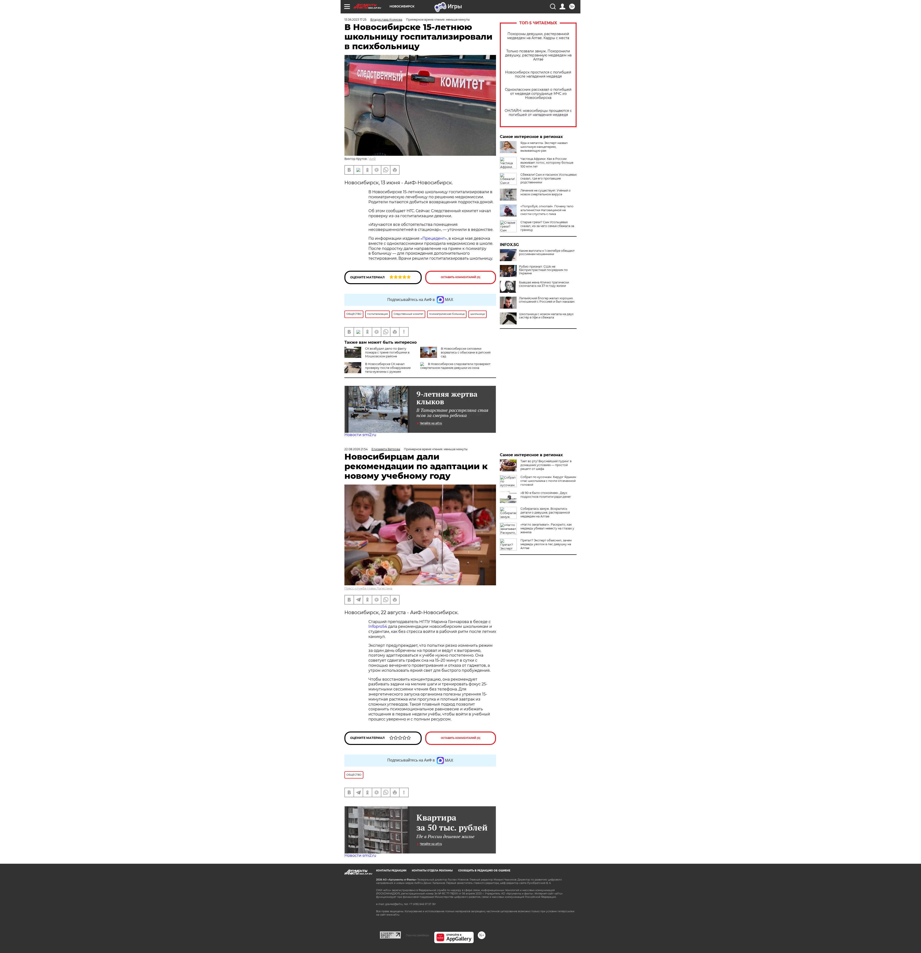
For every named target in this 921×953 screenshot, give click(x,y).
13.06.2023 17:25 (355, 19)
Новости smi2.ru (360, 434)
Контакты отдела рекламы (432, 870)
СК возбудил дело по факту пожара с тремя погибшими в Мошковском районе (387, 352)
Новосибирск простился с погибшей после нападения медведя (538, 74)
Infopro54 (377, 626)
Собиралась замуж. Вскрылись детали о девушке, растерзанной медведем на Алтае (545, 512)
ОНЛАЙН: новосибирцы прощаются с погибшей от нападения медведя (538, 113)
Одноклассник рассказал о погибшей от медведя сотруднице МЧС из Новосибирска (538, 94)
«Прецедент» (433, 238)
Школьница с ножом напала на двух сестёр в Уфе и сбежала (546, 315)
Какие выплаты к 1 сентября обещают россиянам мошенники (547, 252)
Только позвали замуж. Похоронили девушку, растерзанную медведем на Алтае (538, 55)
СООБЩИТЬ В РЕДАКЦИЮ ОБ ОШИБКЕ (484, 870)
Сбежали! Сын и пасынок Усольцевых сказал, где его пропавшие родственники (548, 178)
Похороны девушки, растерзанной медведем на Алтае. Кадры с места (538, 36)
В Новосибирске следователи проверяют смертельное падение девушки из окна (455, 366)
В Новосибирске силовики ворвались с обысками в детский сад (465, 352)
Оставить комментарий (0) (460, 277)
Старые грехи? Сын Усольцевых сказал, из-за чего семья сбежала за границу (547, 226)
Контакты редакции (391, 870)
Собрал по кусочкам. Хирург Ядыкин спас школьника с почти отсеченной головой (548, 480)
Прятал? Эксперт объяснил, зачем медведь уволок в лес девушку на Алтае (546, 544)
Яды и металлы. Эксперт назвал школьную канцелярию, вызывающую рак (544, 146)
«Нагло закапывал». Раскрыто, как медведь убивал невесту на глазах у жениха (547, 528)
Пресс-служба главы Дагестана (368, 588)
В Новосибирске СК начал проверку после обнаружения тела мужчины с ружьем (388, 367)
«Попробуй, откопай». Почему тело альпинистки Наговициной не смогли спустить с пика (546, 210)
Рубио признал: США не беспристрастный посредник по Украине (543, 270)
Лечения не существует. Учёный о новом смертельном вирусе (545, 192)
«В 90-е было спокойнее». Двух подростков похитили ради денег (545, 494)
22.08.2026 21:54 (356, 449)
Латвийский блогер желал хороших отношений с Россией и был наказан (546, 300)
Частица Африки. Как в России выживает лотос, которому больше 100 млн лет (546, 162)
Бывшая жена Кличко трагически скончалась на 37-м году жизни (544, 284)
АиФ (372, 159)
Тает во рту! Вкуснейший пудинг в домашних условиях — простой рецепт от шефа (546, 465)
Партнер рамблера (417, 935)
